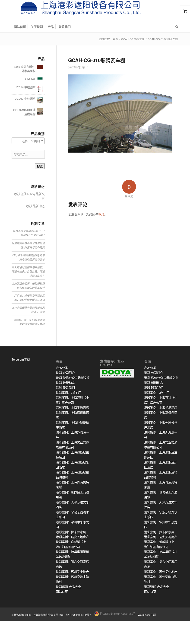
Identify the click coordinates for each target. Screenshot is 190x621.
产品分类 (62, 367)
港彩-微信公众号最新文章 (29, 196)
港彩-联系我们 (65, 387)
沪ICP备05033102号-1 (79, 615)
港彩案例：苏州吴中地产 (72, 571)
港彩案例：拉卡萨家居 (71, 532)
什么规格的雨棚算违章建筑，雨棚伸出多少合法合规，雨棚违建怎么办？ (28, 271)
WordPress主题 (147, 615)
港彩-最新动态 (35, 206)
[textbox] (28, 141)
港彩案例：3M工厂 (68, 392)
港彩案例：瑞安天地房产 (72, 537)
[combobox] (28, 141)
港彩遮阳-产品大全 (68, 586)
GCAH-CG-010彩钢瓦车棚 (96, 60)
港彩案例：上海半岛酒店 (72, 407)
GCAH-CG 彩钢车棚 (132, 39)
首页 (115, 39)
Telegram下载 (21, 359)
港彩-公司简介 (65, 372)
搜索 (40, 166)
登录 (101, 214)
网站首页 (62, 591)
